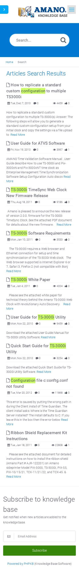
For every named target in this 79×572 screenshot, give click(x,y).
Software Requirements (41, 233)
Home (9, 62)
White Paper (30, 279)
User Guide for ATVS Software (37, 143)
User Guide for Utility (38, 317)
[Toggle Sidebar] (4, 9)
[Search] (63, 40)
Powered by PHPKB (20, 563)
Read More (18, 134)
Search (22, 62)
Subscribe (39, 550)
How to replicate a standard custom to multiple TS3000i (36, 91)
